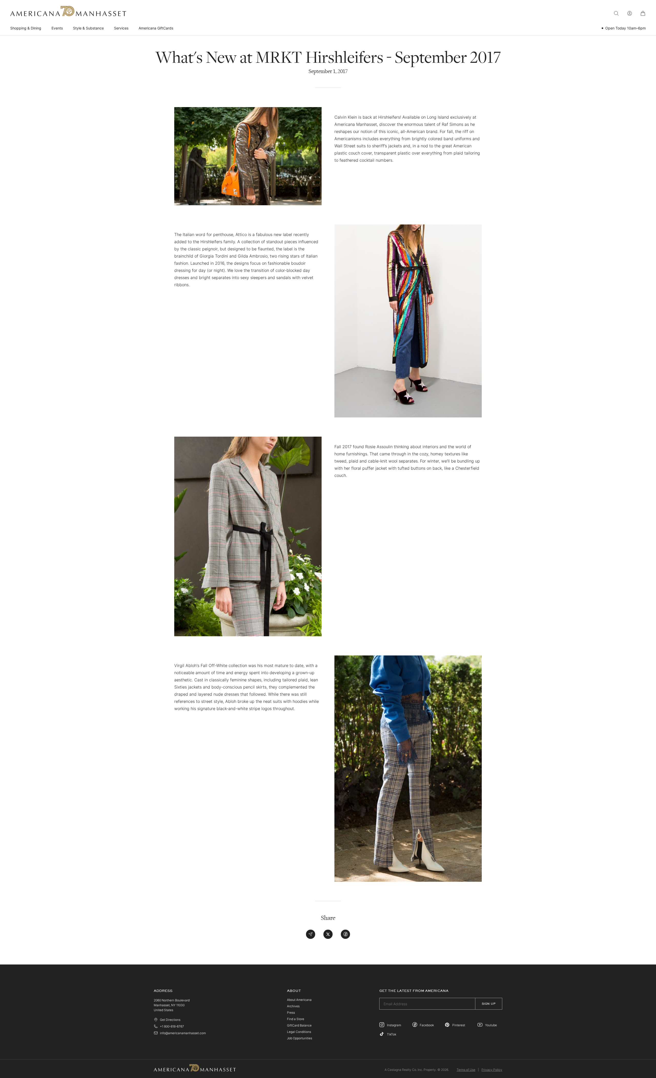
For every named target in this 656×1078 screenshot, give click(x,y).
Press (291, 1012)
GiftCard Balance (299, 1025)
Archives (293, 1006)
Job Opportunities (299, 1038)
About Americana (299, 1000)
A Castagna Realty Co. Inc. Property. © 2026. (417, 1070)
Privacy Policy (491, 1070)
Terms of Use (466, 1070)
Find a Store (295, 1019)
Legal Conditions (299, 1032)
